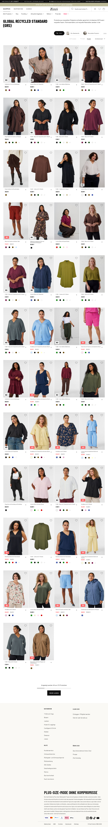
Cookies (60, 824)
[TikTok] (94, 817)
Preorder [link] (58, 14)
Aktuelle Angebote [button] (36, 14)
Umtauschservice (49, 754)
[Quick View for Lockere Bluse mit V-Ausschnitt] (51, 85)
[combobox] (80, 9)
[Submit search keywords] (72, 9)
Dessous (46, 735)
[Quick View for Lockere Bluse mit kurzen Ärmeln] (76, 242)
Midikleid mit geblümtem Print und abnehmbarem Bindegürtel (37, 242)
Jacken (46, 721)
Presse (75, 754)
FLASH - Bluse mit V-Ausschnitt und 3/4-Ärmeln (91, 84)
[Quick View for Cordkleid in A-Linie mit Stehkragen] (26, 85)
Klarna (46, 772)
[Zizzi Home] (54, 9)
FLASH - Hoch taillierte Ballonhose (63, 84)
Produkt (82, 39)
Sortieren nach (99, 39)
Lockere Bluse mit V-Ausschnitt (36, 84)
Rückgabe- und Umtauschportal (54, 757)
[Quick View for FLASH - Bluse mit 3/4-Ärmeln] (76, 137)
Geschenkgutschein (50, 768)
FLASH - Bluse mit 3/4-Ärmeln (62, 136)
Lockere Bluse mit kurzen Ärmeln (62, 241)
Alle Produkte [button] (7, 14)
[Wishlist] (25, 48)
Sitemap (76, 824)
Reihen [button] (49, 14)
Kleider (46, 732)
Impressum (68, 824)
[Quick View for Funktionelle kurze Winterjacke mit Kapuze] (102, 610)
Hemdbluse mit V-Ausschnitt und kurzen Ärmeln (40, 346)
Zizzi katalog (77, 758)
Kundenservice (48, 750)
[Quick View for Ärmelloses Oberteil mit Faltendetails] (26, 557)
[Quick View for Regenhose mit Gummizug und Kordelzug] (26, 505)
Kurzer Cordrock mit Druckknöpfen (12, 189)
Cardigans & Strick (50, 728)
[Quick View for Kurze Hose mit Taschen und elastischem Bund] (102, 347)
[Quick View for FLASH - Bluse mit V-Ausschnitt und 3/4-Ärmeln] (102, 85)
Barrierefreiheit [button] (49, 775)
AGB (54, 824)
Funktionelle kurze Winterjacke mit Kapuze (90, 609)
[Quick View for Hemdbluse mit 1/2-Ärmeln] (76, 452)
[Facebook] (91, 817)
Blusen (46, 717)
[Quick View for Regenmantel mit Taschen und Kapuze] (26, 137)
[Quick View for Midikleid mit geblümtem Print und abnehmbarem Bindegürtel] (51, 242)
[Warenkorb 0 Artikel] (104, 9)
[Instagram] (87, 817)
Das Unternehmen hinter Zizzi (82, 751)
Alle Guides (47, 765)
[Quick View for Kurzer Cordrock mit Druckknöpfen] (26, 190)
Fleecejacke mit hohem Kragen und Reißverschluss (37, 662)
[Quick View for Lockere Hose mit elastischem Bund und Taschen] (102, 452)
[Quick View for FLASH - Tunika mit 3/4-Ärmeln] (51, 190)
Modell (89, 39)
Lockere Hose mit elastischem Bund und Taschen (89, 452)
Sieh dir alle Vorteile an (80, 718)
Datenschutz (47, 824)
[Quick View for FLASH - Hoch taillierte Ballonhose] (76, 85)
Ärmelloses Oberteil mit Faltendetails (12, 556)
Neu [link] (17, 14)
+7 (69, 142)
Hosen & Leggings (49, 724)
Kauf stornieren (49, 779)
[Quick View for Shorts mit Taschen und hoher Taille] (26, 242)
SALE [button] (65, 14)
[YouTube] (98, 817)
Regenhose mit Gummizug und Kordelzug (13, 504)
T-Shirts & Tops (49, 714)
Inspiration (18, 9)
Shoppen (6, 9)
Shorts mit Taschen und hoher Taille (12, 241)
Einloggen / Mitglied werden (81, 714)
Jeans (46, 739)
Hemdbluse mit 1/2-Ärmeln (61, 451)
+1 (44, 352)
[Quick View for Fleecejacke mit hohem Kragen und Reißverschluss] (51, 662)
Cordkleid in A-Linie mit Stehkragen (12, 84)
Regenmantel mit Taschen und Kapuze (13, 136)
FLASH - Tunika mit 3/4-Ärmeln (36, 189)
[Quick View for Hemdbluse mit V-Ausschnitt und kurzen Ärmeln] (51, 347)
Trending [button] (23, 14)
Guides (29, 9)
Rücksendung (48, 761)
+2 (95, 90)
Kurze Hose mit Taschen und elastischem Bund (91, 346)
